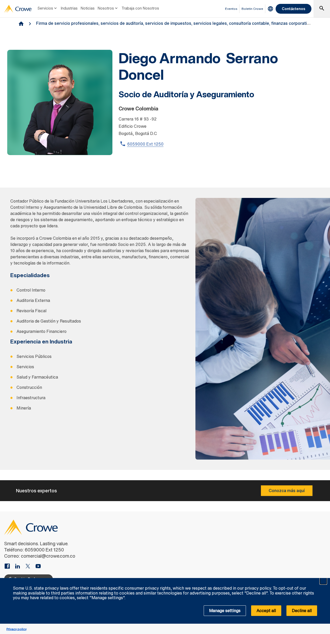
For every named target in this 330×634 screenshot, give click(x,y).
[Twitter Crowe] (30, 566)
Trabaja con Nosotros (140, 8)
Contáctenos (293, 8)
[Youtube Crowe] (38, 566)
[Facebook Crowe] (9, 566)
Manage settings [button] (225, 610)
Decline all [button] (302, 610)
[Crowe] (17, 9)
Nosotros (106, 8)
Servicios (45, 8)
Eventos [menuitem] (231, 8)
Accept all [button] (266, 610)
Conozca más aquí (287, 490)
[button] (323, 580)
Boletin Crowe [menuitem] (252, 8)
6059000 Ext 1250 (145, 144)
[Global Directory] (270, 9)
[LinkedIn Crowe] (19, 566)
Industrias (69, 8)
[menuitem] (48, 9)
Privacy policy (16, 629)
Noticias (88, 8)
